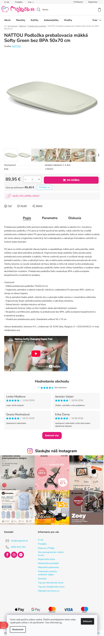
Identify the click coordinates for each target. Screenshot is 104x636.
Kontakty (41, 577)
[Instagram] (13, 553)
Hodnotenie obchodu (51, 381)
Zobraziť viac (51, 435)
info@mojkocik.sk (18, 539)
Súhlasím (86, 621)
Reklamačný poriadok (47, 561)
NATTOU (15, 46)
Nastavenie (16, 629)
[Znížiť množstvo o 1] (24, 179)
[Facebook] (6, 553)
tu (60, 622)
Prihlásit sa (43, 187)
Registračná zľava (45, 557)
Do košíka (72, 180)
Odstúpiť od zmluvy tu (47, 589)
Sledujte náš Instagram (55, 451)
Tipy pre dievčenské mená (49, 581)
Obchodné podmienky (47, 566)
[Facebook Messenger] (20, 553)
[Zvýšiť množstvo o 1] (38, 179)
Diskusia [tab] (73, 218)
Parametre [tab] (49, 218)
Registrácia (91, 2)
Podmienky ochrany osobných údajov (46, 572)
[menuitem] (6, 20)
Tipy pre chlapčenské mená (50, 585)
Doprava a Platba (45, 546)
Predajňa (17, 2)
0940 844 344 (17, 545)
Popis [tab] (26, 218)
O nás (5, 2)
